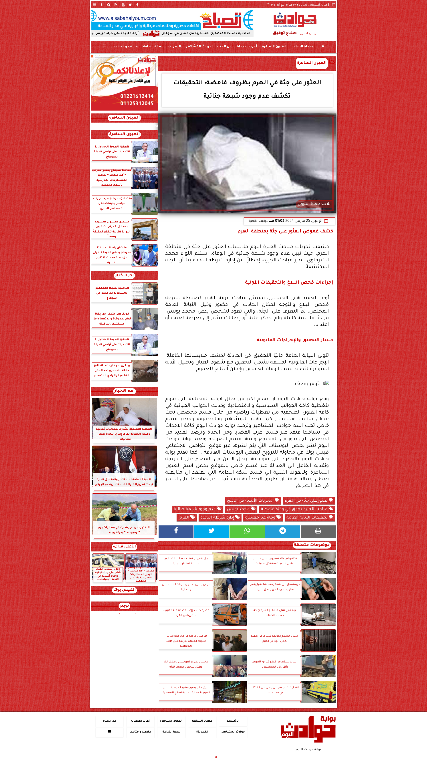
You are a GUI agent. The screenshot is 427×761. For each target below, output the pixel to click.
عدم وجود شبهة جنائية (195, 509)
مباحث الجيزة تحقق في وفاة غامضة (295, 509)
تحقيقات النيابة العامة (307, 518)
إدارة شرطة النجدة (217, 518)
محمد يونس (239, 509)
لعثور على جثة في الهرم (307, 501)
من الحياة (224, 46)
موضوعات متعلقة (312, 545)
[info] (101, 4)
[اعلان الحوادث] (124, 110)
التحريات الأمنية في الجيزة (251, 501)
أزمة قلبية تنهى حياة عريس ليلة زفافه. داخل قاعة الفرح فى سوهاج (126, 33)
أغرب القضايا (247, 46)
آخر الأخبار (124, 276)
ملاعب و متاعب (125, 46)
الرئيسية (233, 721)
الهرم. (184, 518)
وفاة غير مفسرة (260, 518)
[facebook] (137, 4)
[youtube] (123, 4)
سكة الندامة (152, 46)
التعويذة (174, 46)
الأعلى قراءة (124, 547)
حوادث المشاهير (198, 46)
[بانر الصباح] (172, 20)
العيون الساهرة (274, 46)
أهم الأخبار (125, 391)
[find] (109, 4)
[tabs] (94, 4)
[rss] (116, 4)
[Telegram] (282, 531)
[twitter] (130, 4)
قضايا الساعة (302, 46)
